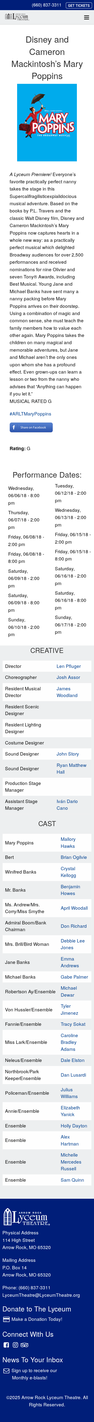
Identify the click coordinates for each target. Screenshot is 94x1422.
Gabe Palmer (74, 976)
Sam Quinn (72, 1179)
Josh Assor (68, 677)
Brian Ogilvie (74, 857)
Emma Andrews (70, 962)
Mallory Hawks (68, 842)
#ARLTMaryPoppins (30, 413)
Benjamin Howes (70, 889)
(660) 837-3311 (46, 4)
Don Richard (74, 925)
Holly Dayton (74, 1125)
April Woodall (74, 907)
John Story (68, 753)
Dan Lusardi (73, 1074)
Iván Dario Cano (67, 804)
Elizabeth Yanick (70, 1111)
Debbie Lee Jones (73, 944)
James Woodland (67, 691)
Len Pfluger (69, 666)
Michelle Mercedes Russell (71, 1161)
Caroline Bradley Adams (69, 1042)
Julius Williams (69, 1092)
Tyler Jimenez (69, 1009)
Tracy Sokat (73, 1023)
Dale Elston (73, 1060)
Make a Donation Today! (37, 1319)
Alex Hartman (70, 1140)
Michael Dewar (69, 991)
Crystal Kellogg (68, 871)
